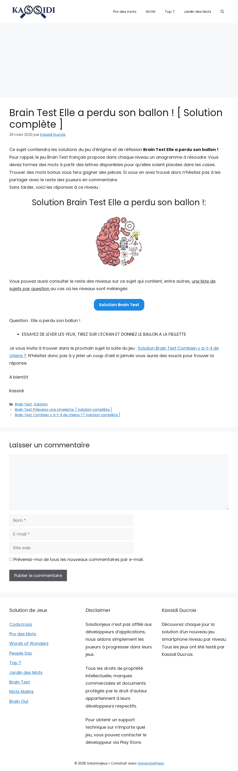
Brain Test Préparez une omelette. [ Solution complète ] (63, 409)
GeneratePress (151, 763)
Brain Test (23, 404)
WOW (150, 11)
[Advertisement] (119, 58)
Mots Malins (21, 691)
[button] (222, 12)
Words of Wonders (29, 643)
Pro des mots (124, 11)
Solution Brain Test (119, 305)
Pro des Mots (22, 634)
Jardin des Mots (197, 11)
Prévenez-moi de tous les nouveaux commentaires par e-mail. (78, 559)
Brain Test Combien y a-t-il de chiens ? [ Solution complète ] (67, 414)
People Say (20, 653)
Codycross (20, 624)
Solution (41, 404)
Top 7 (170, 11)
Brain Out (18, 701)
